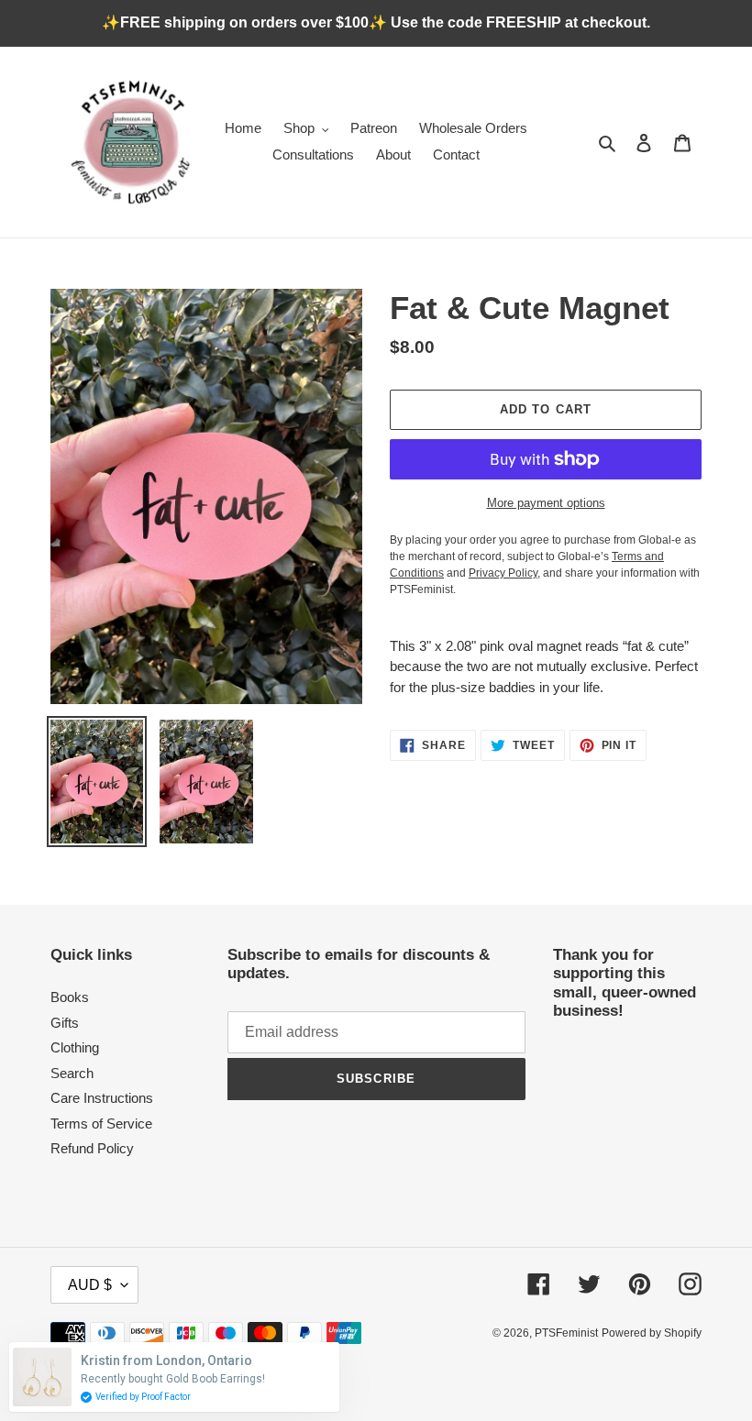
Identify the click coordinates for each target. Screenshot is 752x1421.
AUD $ (90, 1285)
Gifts (64, 1022)
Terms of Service (101, 1123)
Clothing (74, 1047)
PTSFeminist (566, 1333)
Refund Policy (92, 1148)
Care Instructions (101, 1098)
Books (69, 997)
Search (72, 1073)
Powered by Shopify (652, 1333)
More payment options (546, 503)
